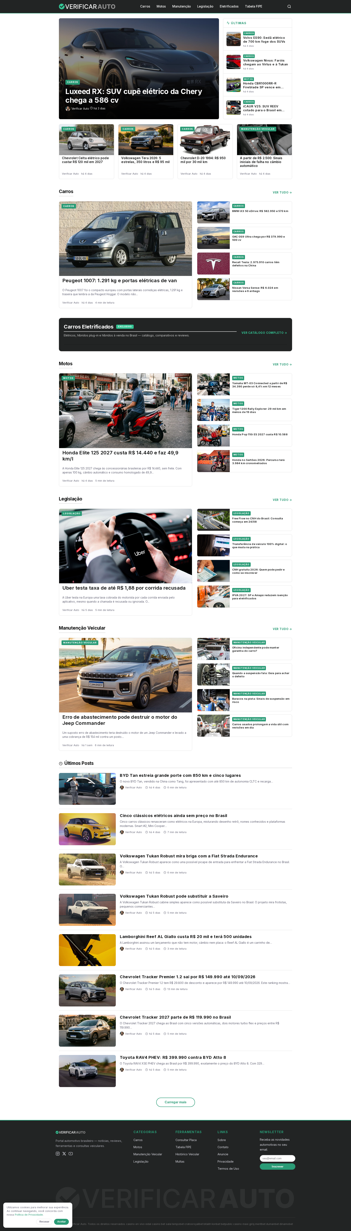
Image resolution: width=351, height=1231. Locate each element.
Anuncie (223, 1154)
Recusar (44, 1221)
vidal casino (152, 1224)
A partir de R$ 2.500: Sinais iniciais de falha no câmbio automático (261, 162)
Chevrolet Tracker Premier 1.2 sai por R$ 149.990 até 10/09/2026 (188, 976)
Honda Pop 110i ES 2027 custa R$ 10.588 (260, 434)
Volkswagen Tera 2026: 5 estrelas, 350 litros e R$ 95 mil (145, 160)
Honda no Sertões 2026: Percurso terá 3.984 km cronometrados (258, 461)
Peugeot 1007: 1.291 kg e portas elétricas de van (119, 280)
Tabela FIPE (253, 6)
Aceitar (61, 1221)
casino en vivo (135, 1224)
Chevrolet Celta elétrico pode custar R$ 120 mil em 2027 (85, 160)
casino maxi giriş (244, 1224)
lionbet (216, 1224)
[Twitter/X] (64, 1154)
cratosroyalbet (193, 1224)
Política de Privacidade (29, 1214)
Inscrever (277, 1166)
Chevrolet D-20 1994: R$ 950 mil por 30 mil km (203, 160)
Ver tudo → (282, 192)
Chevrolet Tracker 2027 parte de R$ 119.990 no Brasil (175, 1017)
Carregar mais (175, 1102)
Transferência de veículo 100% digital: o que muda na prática (259, 545)
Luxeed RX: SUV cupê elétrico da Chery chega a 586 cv (133, 96)
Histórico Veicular (187, 1154)
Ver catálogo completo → (264, 332)
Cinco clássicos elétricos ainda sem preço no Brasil (173, 815)
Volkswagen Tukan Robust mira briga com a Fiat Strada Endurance (189, 856)
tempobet (178, 1224)
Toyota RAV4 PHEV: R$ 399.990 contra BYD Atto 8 (173, 1057)
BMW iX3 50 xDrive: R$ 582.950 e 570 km (260, 211)
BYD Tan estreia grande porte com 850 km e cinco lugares (180, 775)
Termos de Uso (228, 1168)
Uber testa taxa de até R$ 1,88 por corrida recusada (124, 588)
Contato (223, 1147)
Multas (180, 1161)
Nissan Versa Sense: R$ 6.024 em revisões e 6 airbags (255, 289)
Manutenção (181, 6)
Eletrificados (229, 6)
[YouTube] (71, 1154)
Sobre (222, 1140)
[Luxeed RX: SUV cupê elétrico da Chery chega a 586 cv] (139, 68)
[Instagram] (58, 1154)
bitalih (207, 1224)
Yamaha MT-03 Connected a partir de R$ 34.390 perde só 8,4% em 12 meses (259, 385)
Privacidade (226, 1161)
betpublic (227, 1224)
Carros (145, 6)
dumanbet (272, 1224)
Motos (161, 6)
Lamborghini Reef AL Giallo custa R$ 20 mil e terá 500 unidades (186, 936)
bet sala (166, 1224)
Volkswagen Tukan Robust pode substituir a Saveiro (174, 896)
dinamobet (286, 1224)
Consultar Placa (186, 1140)
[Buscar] (289, 6)
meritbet (260, 1224)
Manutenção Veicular (258, 129)
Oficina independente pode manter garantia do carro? (255, 649)
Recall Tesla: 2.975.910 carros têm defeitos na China (255, 263)
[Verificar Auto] (87, 6)
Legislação (205, 6)
